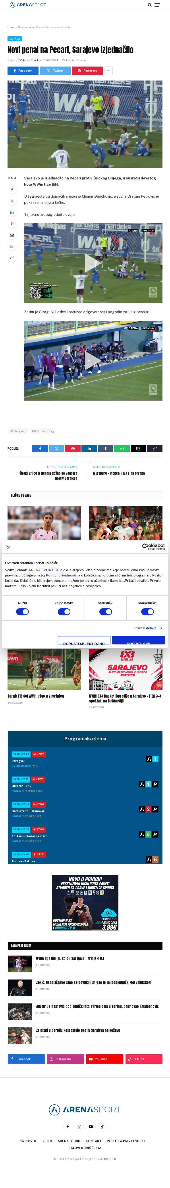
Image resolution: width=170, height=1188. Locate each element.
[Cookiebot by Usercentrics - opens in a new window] (145, 546)
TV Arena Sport (28, 60)
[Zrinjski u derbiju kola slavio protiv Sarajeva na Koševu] (20, 1035)
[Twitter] (12, 201)
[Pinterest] (12, 223)
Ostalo (14, 38)
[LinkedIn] (12, 212)
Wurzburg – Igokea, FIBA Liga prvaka (119, 473)
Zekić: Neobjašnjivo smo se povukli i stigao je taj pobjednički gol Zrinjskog (93, 982)
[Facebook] (12, 189)
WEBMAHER (108, 1159)
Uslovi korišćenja (85, 1148)
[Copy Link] (12, 257)
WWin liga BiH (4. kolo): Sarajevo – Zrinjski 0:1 (70, 958)
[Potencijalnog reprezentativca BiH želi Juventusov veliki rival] (44, 527)
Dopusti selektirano (84, 643)
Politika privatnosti (126, 1141)
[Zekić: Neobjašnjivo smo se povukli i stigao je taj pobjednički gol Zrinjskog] (20, 988)
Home (11, 27)
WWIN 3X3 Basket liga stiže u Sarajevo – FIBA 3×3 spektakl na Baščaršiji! (125, 699)
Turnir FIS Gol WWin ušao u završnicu (36, 696)
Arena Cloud (69, 1141)
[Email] (12, 234)
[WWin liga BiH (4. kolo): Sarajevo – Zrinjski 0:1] (20, 964)
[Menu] (157, 5)
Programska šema (85, 739)
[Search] (150, 5)
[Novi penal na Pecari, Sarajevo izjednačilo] (85, 124)
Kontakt (93, 1141)
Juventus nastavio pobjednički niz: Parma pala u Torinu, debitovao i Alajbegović (97, 1006)
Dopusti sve (138, 643)
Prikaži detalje (145, 628)
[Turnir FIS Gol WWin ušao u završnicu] (44, 669)
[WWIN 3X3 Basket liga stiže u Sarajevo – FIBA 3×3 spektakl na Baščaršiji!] (125, 669)
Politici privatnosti (61, 575)
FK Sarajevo (18, 431)
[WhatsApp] (12, 246)
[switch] (64, 611)
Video (47, 1141)
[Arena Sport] (28, 5)
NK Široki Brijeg (43, 431)
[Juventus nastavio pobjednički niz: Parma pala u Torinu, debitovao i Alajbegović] (20, 1011)
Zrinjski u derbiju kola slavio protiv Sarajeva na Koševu (78, 1030)
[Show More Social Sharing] (108, 71)
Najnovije (28, 1141)
